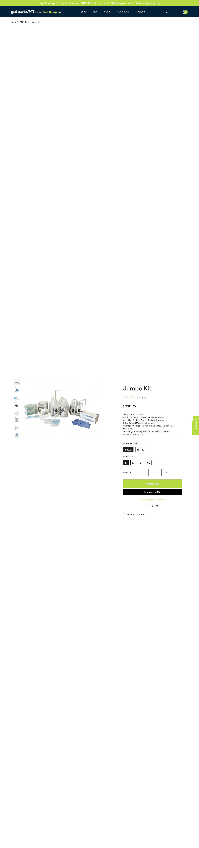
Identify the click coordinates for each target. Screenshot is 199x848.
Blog (95, 11)
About (107, 11)
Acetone (140, 11)
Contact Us (123, 11)
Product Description (133, 514)
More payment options (152, 499)
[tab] (17, 382)
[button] (196, 424)
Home (13, 22)
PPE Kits (23, 22)
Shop (83, 11)
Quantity (127, 472)
